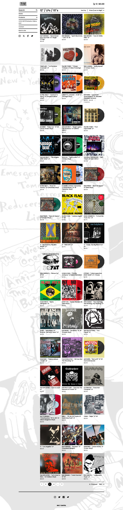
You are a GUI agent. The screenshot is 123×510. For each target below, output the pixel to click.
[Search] (36, 10)
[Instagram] (19, 36)
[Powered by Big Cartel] (61, 505)
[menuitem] (92, 10)
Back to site (22, 30)
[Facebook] (28, 36)
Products (22, 17)
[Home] (23, 4)
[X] (24, 36)
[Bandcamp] (32, 36)
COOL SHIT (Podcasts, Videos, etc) (28, 22)
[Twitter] (59, 497)
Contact (21, 27)
